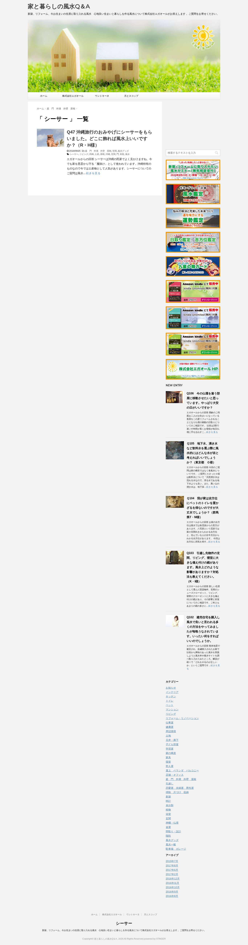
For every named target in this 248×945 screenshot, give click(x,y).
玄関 (114, 151)
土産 (97, 154)
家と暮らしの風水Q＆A (59, 6)
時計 (168, 801)
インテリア (172, 692)
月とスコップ (131, 96)
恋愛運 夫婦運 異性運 (180, 787)
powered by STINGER (155, 939)
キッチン (171, 696)
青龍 (122, 154)
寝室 (168, 761)
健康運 (169, 726)
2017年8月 (172, 865)
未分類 (169, 805)
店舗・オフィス (175, 774)
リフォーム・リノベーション (182, 718)
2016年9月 (172, 891)
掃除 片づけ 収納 (177, 792)
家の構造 (171, 753)
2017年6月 (172, 869)
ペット (169, 705)
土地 (168, 735)
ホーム (43, 96)
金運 (168, 827)
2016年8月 (172, 896)
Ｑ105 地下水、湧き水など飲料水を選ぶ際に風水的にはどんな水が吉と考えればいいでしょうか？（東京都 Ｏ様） (203, 453)
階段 (168, 835)
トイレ (169, 700)
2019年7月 (172, 861)
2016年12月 (173, 878)
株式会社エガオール (73, 96)
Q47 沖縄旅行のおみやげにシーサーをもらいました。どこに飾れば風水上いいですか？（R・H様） (109, 138)
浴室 (168, 814)
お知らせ (171, 687)
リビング (84, 154)
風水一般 (171, 844)
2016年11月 (172, 883)
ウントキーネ (102, 96)
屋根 (102, 154)
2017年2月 (172, 874)
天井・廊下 (172, 740)
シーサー (74, 154)
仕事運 (169, 722)
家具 (168, 757)
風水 (127, 154)
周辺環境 (171, 731)
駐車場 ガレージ (176, 848)
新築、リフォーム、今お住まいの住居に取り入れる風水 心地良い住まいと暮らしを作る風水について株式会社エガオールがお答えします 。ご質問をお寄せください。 (124, 930)
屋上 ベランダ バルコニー (182, 770)
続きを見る (93, 173)
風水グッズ (123, 151)
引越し (169, 783)
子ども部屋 (172, 744)
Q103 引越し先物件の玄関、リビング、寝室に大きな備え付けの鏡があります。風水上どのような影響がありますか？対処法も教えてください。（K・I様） (203, 567)
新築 (168, 796)
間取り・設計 (173, 831)
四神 (91, 154)
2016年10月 (173, 887)
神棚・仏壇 (172, 822)
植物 (168, 809)
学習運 (169, 748)
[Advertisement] (193, 124)
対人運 (169, 766)
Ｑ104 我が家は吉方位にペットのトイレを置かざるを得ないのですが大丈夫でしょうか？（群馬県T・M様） (203, 508)
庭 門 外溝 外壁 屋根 (98, 151)
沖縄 (108, 154)
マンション (172, 709)
